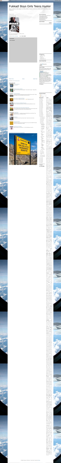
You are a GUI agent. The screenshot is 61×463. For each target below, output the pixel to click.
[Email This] (21, 36)
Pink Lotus (41, 56)
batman (51, 129)
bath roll (49, 127)
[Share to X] (23, 36)
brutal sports (50, 153)
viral (50, 432)
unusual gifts (49, 426)
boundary (47, 147)
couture (47, 182)
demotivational (48, 193)
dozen (50, 200)
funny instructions (48, 234)
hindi (49, 265)
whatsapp (50, 443)
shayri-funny (48, 377)
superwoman (47, 400)
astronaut (51, 121)
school (50, 371)
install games (48, 280)
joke (47, 288)
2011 (41, 105)
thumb (47, 411)
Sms (50, 384)
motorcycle (50, 322)
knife (51, 290)
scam (46, 371)
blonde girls (48, 141)
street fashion (48, 394)
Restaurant (50, 363)
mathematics (47, 304)
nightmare (47, 333)
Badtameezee (50, 124)
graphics (51, 259)
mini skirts (50, 311)
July (41, 150)
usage (50, 428)
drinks (50, 203)
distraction (47, 197)
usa (47, 428)
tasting (51, 404)
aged (51, 106)
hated (51, 263)
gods (46, 258)
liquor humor (47, 296)
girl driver (50, 250)
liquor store (49, 297)
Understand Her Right (17, 121)
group (47, 260)
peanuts (47, 341)
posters (50, 353)
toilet (47, 412)
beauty (47, 132)
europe (50, 213)
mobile (51, 312)
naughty (47, 326)
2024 (41, 160)
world (50, 451)
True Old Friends (16, 112)
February (42, 118)
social (47, 386)
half (51, 262)
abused (47, 100)
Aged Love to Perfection (43, 124)
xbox (46, 453)
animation (51, 114)
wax (50, 437)
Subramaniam (47, 398)
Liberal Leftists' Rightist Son (42, 145)
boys (49, 148)
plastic (49, 347)
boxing (47, 148)
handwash (48, 263)
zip (51, 454)
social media (50, 386)
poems (50, 349)
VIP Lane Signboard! (16, 84)
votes (46, 434)
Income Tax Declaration (43, 126)
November (42, 155)
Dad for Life (42, 136)
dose (50, 198)
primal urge (50, 355)
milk (51, 310)
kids (46, 290)
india (50, 274)
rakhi (50, 361)
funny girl (50, 233)
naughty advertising (49, 328)
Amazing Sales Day (44, 69)
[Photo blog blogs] (42, 75)
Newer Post (11, 78)
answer (50, 115)
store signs (47, 393)
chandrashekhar (48, 168)
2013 (41, 107)
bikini (51, 135)
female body (50, 221)
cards (50, 164)
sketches (48, 383)
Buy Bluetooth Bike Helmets (43, 18)
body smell (50, 143)
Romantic (47, 366)
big (46, 134)
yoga (46, 454)
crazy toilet (50, 184)
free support (50, 227)
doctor (47, 198)
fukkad (48, 230)
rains (50, 360)
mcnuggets (47, 305)
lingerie (47, 295)
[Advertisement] (23, 70)
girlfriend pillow (48, 252)
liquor (50, 295)
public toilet (49, 358)
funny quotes (50, 238)
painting (50, 338)
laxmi (46, 294)
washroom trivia (48, 436)
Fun (50, 230)
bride (46, 150)
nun (50, 335)
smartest (51, 383)
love (51, 299)
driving (47, 204)
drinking (47, 203)
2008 (41, 101)
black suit (48, 138)
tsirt (50, 423)
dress (50, 201)
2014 (41, 108)
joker (50, 288)
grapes (48, 259)
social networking (49, 387)
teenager (51, 407)
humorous (49, 270)
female (47, 221)
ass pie (47, 120)
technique (47, 407)
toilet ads (50, 412)
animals (47, 114)
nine (50, 333)
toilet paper (50, 417)
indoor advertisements (49, 276)
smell (47, 384)
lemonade (50, 294)
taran (51, 403)
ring (51, 364)
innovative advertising (48, 279)
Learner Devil (42, 149)
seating (50, 372)
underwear (47, 425)
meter (46, 310)
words (47, 451)
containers (47, 178)
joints (51, 287)
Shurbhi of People (42, 55)
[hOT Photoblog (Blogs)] (43, 76)
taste (47, 404)
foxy (46, 226)
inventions (49, 284)
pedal (50, 341)
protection (50, 357)
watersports (47, 437)
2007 (41, 100)
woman (48, 448)
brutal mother (47, 152)
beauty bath (50, 132)
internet (49, 282)
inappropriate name (48, 273)
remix (47, 363)
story (50, 393)
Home (23, 78)
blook (50, 142)
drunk (50, 204)
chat (50, 169)
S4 (48, 368)
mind (47, 311)
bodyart (49, 144)
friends (47, 229)
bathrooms (47, 129)
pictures (48, 346)
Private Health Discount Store (43, 17)
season (47, 372)
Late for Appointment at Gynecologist (43, 141)
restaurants (48, 364)
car (46, 158)
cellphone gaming (48, 167)
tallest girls (48, 403)
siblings (47, 380)
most (50, 318)
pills (50, 346)
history (51, 266)
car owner (48, 159)
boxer (50, 147)
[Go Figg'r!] (44, 73)
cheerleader (50, 170)
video (47, 432)
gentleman (49, 247)
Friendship (50, 229)
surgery (47, 401)
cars (49, 165)
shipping (50, 378)
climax (47, 176)
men (51, 306)
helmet (47, 265)
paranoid (50, 339)
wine (50, 446)
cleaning (51, 175)
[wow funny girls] (48, 75)
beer (51, 133)
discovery (51, 195)
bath (51, 126)
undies (51, 425)
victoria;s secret (48, 431)
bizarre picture (49, 137)
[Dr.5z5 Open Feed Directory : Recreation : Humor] (45, 74)
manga (50, 302)
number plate (47, 335)
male (50, 301)
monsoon (47, 318)
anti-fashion (48, 116)
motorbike (47, 322)
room (50, 366)
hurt (49, 271)
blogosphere (47, 140)
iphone (50, 285)
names (47, 325)
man (46, 302)
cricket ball (50, 186)
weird (47, 439)
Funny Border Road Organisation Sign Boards (16, 132)
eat (47, 207)
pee (46, 342)
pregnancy (47, 354)
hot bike (47, 268)
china (51, 172)
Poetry (47, 350)
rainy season (47, 361)
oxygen (47, 338)
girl (51, 248)
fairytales (48, 215)
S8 (51, 368)
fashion (47, 217)
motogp (49, 321)
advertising (47, 105)
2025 (41, 161)
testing (50, 409)
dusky (51, 206)
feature (50, 220)
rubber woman (48, 367)
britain (49, 150)
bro (51, 150)
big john (49, 134)
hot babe (49, 267)
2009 (41, 102)
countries (50, 181)
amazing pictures (49, 108)
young (49, 454)
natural (50, 325)
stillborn (48, 392)
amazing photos (48, 107)
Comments (42, 96)
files (46, 224)
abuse (50, 99)
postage (47, 353)
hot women (47, 269)
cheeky (47, 170)
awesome (50, 123)
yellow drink (49, 453)
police (50, 350)
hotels (51, 269)
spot (50, 389)
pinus (46, 347)
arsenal (47, 118)
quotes (48, 359)
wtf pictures (49, 452)
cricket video (47, 187)
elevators (51, 210)
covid (50, 182)
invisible (47, 285)
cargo (46, 165)
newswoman (47, 332)
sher (51, 377)
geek (48, 246)
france (49, 226)
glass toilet (47, 257)
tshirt (48, 423)
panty (46, 339)
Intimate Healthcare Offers (43, 16)
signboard (47, 381)
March (42, 119)
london (47, 298)
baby (46, 124)
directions (47, 195)
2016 (41, 111)
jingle (49, 287)
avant (46, 123)
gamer (50, 244)
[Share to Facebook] (24, 36)
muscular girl (49, 324)
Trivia (51, 422)
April (42, 120)
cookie (51, 179)
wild (47, 446)
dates (49, 192)
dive (50, 197)
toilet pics (48, 418)
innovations (49, 277)
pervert (51, 343)
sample (48, 369)
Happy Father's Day (42, 135)
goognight (50, 258)
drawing (47, 201)
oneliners (50, 336)
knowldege (49, 291)
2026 (41, 162)
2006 (41, 99)
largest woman (48, 293)
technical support (48, 406)
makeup (47, 301)
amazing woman (49, 109)
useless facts (48, 429)
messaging (48, 309)
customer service (48, 189)
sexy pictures (49, 375)
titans (50, 411)
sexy (51, 374)
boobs (48, 146)
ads (48, 103)
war (51, 434)
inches (47, 274)
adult (51, 103)
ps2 (46, 358)
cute (51, 189)
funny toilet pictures (49, 241)
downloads (47, 200)
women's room (48, 450)
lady (50, 292)
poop (50, 352)
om (46, 336)
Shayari (47, 376)
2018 (41, 112)
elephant (48, 209)
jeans (46, 287)
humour (47, 271)
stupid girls (48, 397)
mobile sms (47, 314)
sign (50, 380)
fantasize (50, 216)
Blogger (39, 460)
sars (47, 370)
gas (46, 246)
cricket (47, 186)
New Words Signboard (17, 93)
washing (49, 435)
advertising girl (47, 106)
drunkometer (47, 206)
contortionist (47, 179)
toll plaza (50, 421)
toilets (47, 420)
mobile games (49, 313)
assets (50, 120)
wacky (49, 434)
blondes (47, 142)
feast (47, 220)
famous (47, 216)
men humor (48, 307)
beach (49, 130)
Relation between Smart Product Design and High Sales (21, 107)
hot (46, 267)
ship (47, 378)
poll (47, 352)
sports (47, 389)
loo (47, 299)
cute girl (48, 190)
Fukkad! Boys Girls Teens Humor (30, 6)
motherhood (47, 319)
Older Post (35, 78)
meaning (51, 305)
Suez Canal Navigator (42, 128)
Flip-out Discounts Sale (42, 19)
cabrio (50, 155)
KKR (49, 290)
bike (48, 135)
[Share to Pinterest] (25, 36)
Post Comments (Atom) (16, 80)
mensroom (50, 308)
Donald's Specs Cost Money (18, 126)
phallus (50, 344)
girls (47, 253)
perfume (48, 343)
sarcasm (51, 369)
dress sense (48, 202)
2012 (41, 106)
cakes (51, 156)
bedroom (48, 133)
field (47, 223)
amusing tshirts (48, 112)
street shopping (48, 395)
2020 (41, 114)
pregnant (47, 355)
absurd (47, 99)
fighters (50, 223)
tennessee (47, 409)
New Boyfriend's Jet (43, 132)
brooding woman (49, 151)
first (48, 224)
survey (50, 401)
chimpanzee (47, 172)
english (47, 212)
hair (49, 262)
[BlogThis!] (22, 36)
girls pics (50, 255)
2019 (41, 113)
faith (50, 215)
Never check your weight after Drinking (19, 98)
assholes (47, 121)
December (42, 156)
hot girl (50, 268)
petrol (47, 344)
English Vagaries (42, 147)
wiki (51, 445)
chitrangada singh (49, 173)
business (47, 155)
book (50, 146)
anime (47, 115)
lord (49, 299)
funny (48, 231)
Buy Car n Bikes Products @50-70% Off (44, 15)
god (50, 257)
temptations (47, 408)
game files (47, 244)
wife (49, 445)
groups (50, 260)
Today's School (42, 138)
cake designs (47, 156)
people (49, 342)
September (42, 153)
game (50, 243)
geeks (51, 246)
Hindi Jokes (47, 266)
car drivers (50, 158)
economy (50, 207)
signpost (51, 381)
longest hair (50, 298)
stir (50, 392)
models (47, 315)
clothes (50, 176)
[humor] (48, 72)
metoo (49, 310)
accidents (50, 100)
